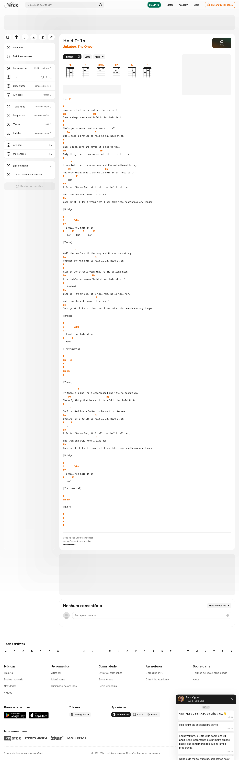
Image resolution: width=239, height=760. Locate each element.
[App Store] (39, 715)
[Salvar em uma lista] (25, 37)
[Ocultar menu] (7, 37)
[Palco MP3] (77, 738)
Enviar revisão (69, 545)
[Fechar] (232, 699)
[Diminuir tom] (42, 77)
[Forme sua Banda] (36, 737)
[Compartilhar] (51, 37)
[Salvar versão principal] (78, 56)
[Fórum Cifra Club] (12, 738)
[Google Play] (15, 715)
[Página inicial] (11, 5)
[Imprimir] (16, 37)
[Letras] (57, 738)
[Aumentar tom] (51, 77)
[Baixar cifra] (33, 37)
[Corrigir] (42, 37)
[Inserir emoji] (227, 615)
